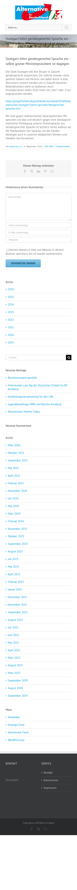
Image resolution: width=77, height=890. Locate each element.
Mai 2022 (13, 642)
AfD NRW (48, 146)
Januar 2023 (15, 589)
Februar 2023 (16, 582)
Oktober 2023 (16, 536)
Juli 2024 (13, 498)
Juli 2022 (13, 627)
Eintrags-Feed (16, 724)
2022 (11, 319)
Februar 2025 (16, 483)
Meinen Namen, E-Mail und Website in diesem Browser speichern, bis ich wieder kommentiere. (35, 251)
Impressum (50, 788)
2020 (11, 335)
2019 (11, 342)
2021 (11, 327)
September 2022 (18, 612)
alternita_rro (15, 146)
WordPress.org (16, 740)
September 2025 (18, 460)
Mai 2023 (13, 566)
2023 (11, 312)
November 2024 (17, 491)
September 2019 (18, 695)
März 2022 (14, 657)
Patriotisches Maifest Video (24, 411)
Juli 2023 (13, 559)
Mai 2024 (13, 506)
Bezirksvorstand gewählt (22, 377)
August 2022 (15, 620)
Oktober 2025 (16, 453)
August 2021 (15, 665)
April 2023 (14, 574)
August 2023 (15, 551)
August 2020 (15, 688)
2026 (11, 289)
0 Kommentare (63, 146)
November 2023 (17, 529)
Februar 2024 (16, 521)
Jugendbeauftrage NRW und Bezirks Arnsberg (34, 404)
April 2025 (14, 475)
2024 (11, 304)
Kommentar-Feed (18, 732)
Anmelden (14, 717)
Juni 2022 (13, 635)
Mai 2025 (13, 468)
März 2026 (14, 445)
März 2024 (14, 513)
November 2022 (17, 604)
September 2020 (18, 680)
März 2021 (14, 673)
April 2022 (14, 650)
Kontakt (48, 772)
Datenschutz (51, 780)
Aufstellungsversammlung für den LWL (31, 396)
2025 (11, 297)
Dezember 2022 (17, 597)
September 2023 (18, 544)
